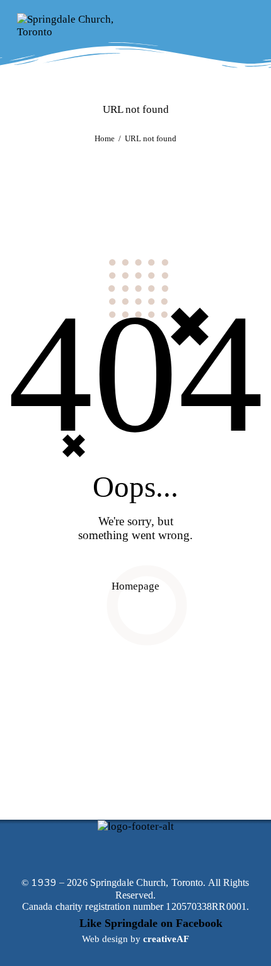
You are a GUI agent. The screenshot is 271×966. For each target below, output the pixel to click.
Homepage (135, 586)
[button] (219, 25)
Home (105, 138)
